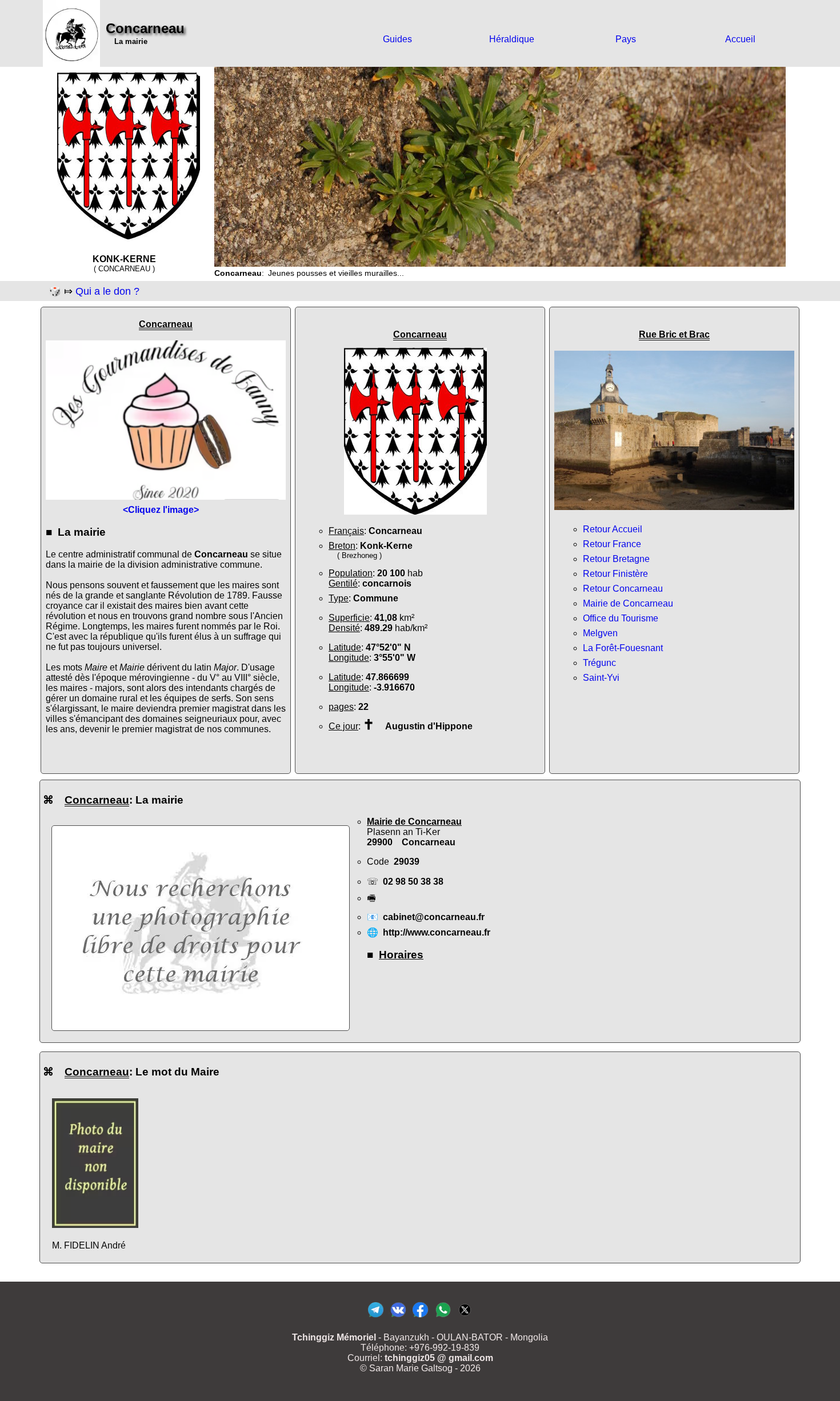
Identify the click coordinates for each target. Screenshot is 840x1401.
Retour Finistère (615, 574)
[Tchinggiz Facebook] (420, 1317)
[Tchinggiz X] (465, 1317)
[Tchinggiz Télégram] (376, 1317)
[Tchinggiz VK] (398, 1317)
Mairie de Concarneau (628, 603)
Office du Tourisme (620, 618)
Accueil (740, 39)
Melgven (600, 633)
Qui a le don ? (107, 291)
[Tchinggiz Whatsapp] (443, 1317)
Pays (625, 39)
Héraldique (511, 39)
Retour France (612, 544)
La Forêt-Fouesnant (623, 648)
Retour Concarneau (623, 588)
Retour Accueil (612, 529)
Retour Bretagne (616, 559)
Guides (397, 39)
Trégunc (599, 663)
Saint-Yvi (601, 678)
